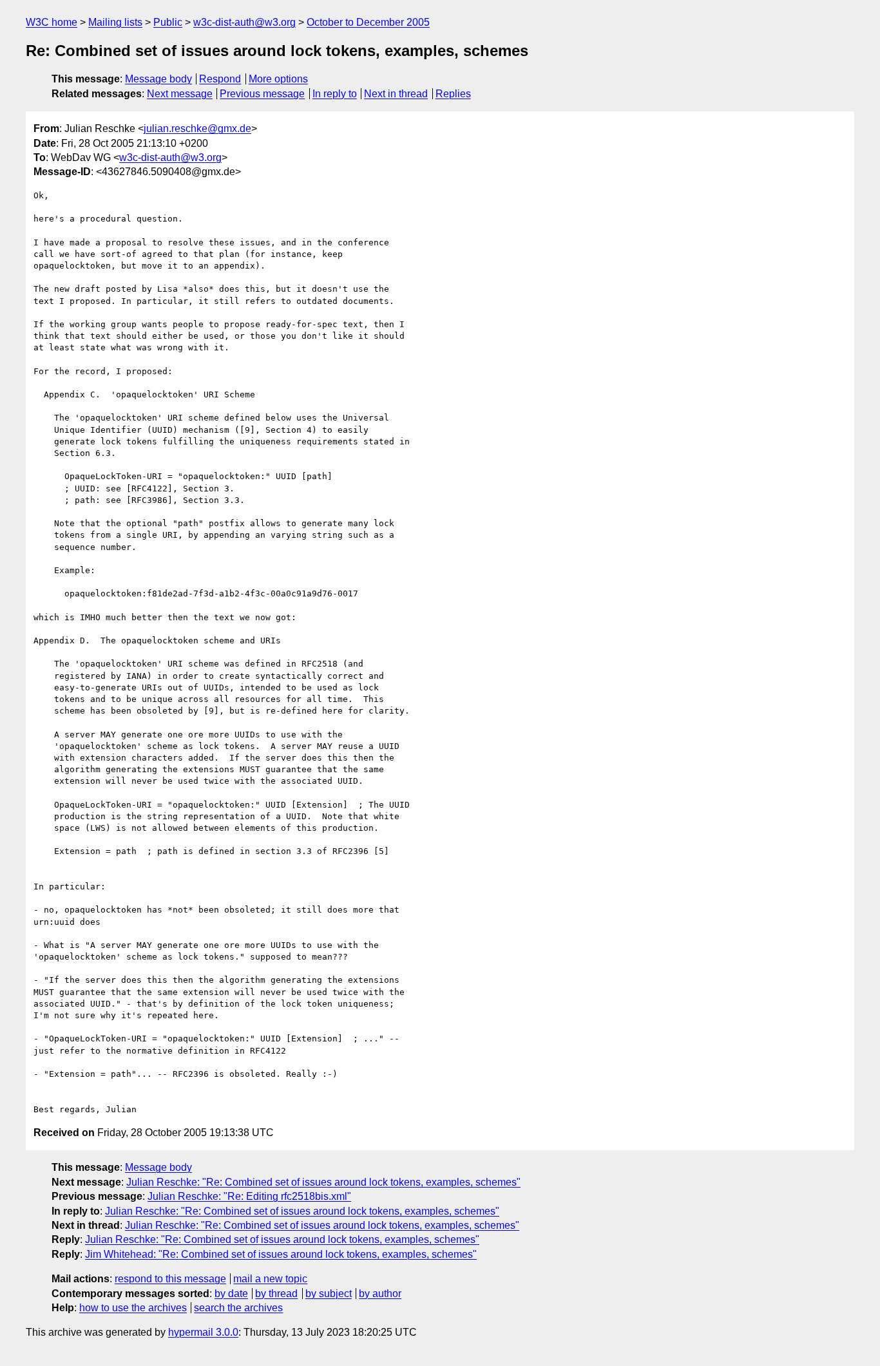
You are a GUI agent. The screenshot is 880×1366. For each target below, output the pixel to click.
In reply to (334, 93)
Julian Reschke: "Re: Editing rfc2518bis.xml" (249, 1196)
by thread (276, 1293)
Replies (453, 93)
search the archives (238, 1307)
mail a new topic (270, 1278)
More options (278, 78)
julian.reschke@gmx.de (197, 128)
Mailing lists (115, 22)
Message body (158, 78)
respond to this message (170, 1278)
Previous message (262, 93)
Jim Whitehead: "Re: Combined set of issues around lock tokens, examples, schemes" (281, 1254)
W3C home (51, 22)
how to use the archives (133, 1307)
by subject (328, 1293)
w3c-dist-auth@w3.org (244, 22)
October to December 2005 (368, 22)
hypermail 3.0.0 (203, 1332)
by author (380, 1293)
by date (231, 1293)
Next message (180, 93)
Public (167, 22)
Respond (220, 78)
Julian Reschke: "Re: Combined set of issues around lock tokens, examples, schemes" (323, 1182)
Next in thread (396, 93)
